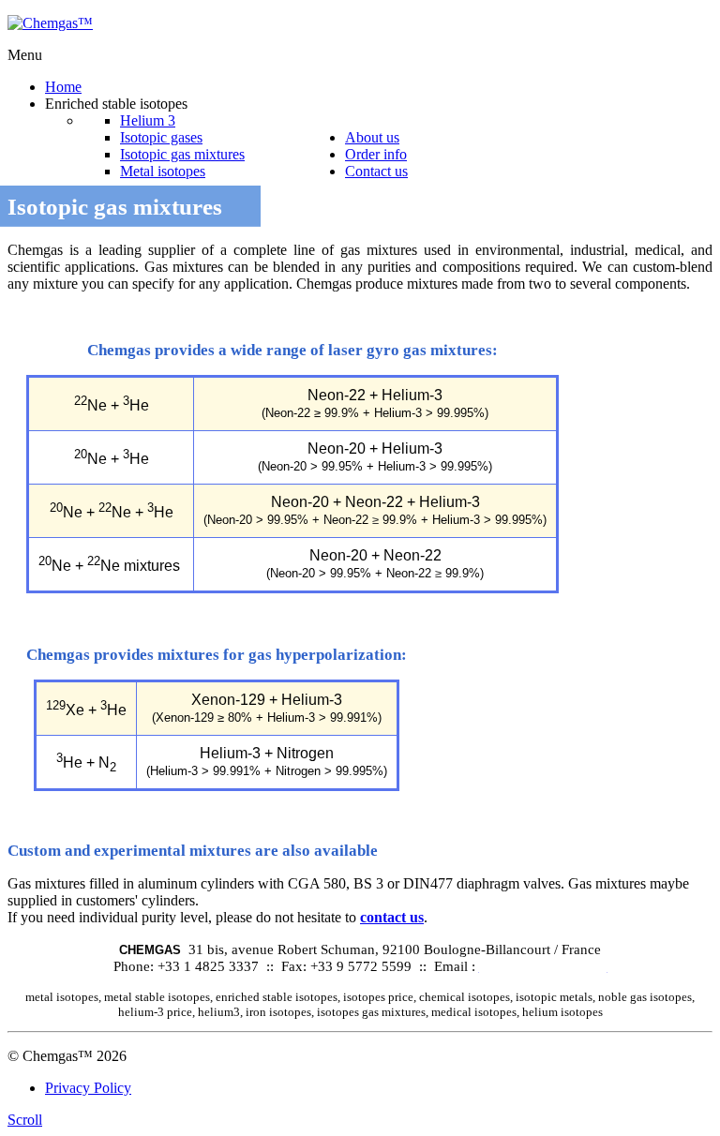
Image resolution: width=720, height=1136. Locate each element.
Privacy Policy (88, 1088)
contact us (392, 917)
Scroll (25, 1120)
